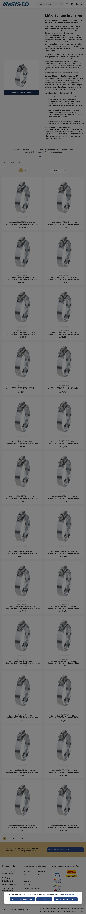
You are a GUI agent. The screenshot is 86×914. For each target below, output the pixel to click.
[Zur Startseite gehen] (16, 4)
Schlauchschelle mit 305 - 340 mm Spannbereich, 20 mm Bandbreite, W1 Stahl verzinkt (22, 552)
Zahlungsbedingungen (31, 888)
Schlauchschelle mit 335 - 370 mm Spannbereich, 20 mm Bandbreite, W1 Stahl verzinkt (64, 607)
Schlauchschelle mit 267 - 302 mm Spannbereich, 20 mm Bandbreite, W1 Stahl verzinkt (22, 498)
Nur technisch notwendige (22, 899)
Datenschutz (28, 875)
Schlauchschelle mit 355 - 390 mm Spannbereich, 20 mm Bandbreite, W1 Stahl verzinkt (64, 662)
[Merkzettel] (72, 4)
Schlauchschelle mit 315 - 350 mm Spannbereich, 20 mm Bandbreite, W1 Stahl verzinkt (64, 552)
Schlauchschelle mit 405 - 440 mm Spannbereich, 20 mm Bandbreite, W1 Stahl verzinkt (22, 826)
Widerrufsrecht (29, 881)
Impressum (27, 871)
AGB (25, 878)
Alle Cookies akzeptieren (65, 899)
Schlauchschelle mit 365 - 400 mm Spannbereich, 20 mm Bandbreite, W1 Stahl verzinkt (22, 717)
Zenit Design (29, 910)
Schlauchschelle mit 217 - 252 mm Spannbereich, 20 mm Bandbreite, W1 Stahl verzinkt (22, 443)
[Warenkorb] (81, 4)
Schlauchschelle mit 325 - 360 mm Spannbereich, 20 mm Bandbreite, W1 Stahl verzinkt (22, 607)
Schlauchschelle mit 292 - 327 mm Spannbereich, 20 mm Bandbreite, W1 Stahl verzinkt (64, 498)
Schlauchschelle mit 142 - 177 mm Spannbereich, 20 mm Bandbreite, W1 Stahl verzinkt (64, 333)
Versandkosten (29, 885)
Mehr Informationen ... (70, 894)
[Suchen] (61, 4)
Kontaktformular (7, 890)
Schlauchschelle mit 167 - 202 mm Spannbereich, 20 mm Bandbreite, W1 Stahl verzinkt (22, 388)
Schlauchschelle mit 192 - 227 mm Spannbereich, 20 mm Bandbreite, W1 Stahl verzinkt (64, 388)
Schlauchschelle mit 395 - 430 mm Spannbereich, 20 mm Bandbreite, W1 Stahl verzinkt (64, 771)
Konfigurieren (44, 899)
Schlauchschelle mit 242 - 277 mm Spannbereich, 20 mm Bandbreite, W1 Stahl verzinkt (64, 443)
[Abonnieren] (82, 849)
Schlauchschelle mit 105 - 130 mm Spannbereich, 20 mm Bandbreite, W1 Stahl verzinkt (64, 278)
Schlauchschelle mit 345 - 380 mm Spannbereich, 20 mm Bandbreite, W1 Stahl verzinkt (22, 662)
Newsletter (41, 871)
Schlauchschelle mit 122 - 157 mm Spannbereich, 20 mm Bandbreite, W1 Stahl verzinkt (22, 333)
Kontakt (40, 875)
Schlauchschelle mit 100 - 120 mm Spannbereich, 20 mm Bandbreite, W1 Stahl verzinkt (22, 278)
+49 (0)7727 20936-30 (9, 879)
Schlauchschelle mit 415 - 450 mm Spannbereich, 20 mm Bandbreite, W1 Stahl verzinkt (64, 826)
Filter (44, 157)
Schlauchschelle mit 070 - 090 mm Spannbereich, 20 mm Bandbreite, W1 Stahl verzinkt (64, 223)
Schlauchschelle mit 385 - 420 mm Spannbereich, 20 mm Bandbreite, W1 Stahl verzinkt (22, 771)
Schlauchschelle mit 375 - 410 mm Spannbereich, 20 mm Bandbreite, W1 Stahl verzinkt (64, 717)
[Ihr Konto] (76, 4)
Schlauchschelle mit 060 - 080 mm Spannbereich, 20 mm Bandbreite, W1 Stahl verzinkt (22, 223)
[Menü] (67, 4)
